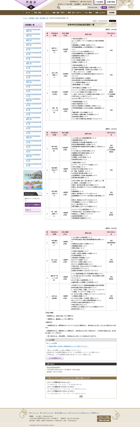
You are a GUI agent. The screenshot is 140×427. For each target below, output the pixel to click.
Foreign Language (86, 1)
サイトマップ (35, 413)
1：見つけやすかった (54, 389)
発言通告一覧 (44, 18)
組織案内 (78, 4)
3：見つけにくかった (79, 389)
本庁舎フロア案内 (104, 417)
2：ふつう (63, 384)
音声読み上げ (75, 1)
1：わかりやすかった (54, 393)
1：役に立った (52, 384)
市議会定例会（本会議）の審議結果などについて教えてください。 (69, 346)
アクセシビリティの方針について (80, 413)
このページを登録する (33, 204)
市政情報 (31, 18)
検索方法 (112, 7)
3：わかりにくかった (79, 393)
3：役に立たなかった (75, 384)
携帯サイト (96, 413)
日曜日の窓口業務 (104, 420)
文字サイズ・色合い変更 (66, 4)
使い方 (29, 210)
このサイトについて (48, 413)
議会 (37, 18)
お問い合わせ (87, 4)
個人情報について (62, 413)
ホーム (25, 18)
